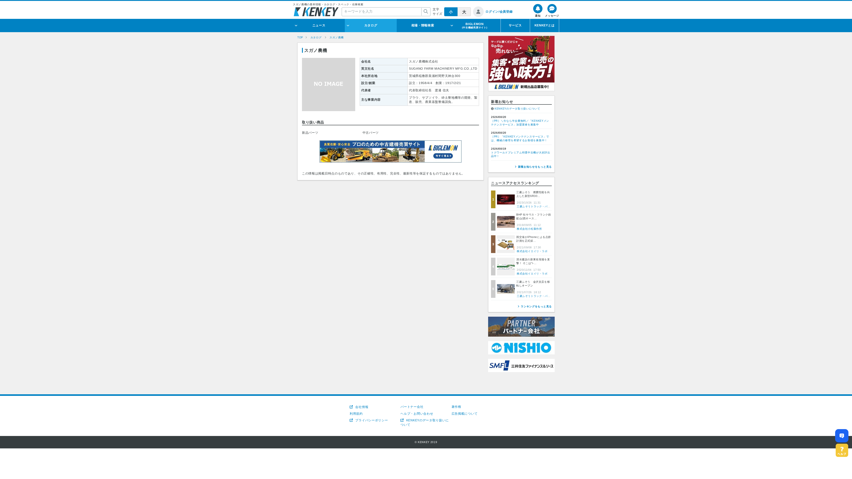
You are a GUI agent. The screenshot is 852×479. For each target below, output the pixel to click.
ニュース (318, 25)
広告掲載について (465, 413)
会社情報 (361, 407)
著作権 (456, 406)
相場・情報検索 (422, 25)
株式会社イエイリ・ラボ (532, 251)
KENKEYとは (544, 25)
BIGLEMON (474, 25)
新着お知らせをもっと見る (535, 166)
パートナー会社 (411, 406)
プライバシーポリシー (371, 420)
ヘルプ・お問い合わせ (416, 413)
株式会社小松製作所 (529, 228)
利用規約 (356, 413)
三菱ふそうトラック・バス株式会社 (539, 206)
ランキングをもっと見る (536, 306)
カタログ (370, 25)
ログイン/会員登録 (499, 11)
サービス (515, 25)
